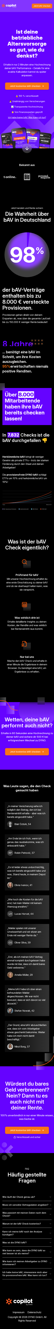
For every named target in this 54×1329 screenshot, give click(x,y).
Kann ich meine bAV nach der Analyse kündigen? (22, 1233)
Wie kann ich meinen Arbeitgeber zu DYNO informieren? (24, 1263)
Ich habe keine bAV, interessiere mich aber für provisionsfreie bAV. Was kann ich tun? (24, 1274)
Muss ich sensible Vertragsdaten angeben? (25, 1205)
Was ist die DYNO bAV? (14, 1242)
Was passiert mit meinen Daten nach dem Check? (24, 1214)
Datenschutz (34, 1312)
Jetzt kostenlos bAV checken (25, 86)
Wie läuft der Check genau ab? (18, 1197)
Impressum (18, 1312)
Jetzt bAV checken (42, 6)
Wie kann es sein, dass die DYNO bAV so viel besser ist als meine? (23, 1252)
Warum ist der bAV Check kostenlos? (21, 1223)
